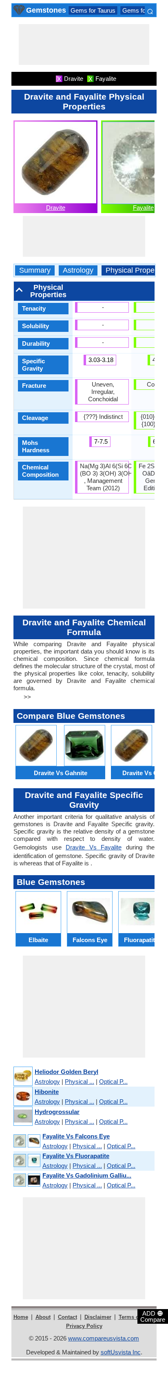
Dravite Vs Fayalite (94, 847)
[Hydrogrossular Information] (22, 1117)
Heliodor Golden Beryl (66, 1071)
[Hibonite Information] (22, 1097)
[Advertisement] (84, 44)
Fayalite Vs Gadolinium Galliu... (86, 1175)
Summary (35, 270)
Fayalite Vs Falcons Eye (76, 1136)
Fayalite (143, 207)
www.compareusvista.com (103, 1338)
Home (20, 1317)
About (43, 1317)
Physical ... (79, 1081)
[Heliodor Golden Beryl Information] (22, 1077)
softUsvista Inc (121, 1352)
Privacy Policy (84, 1326)
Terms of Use (135, 1317)
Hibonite (47, 1091)
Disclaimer (97, 1317)
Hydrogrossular (57, 1111)
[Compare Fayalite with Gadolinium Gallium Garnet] (26, 1180)
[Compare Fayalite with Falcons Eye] (26, 1141)
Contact (67, 1317)
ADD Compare (152, 1316)
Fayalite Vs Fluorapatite (75, 1155)
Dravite (55, 207)
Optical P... (113, 1081)
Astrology (78, 270)
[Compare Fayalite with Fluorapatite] (26, 1160)
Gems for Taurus (93, 10)
